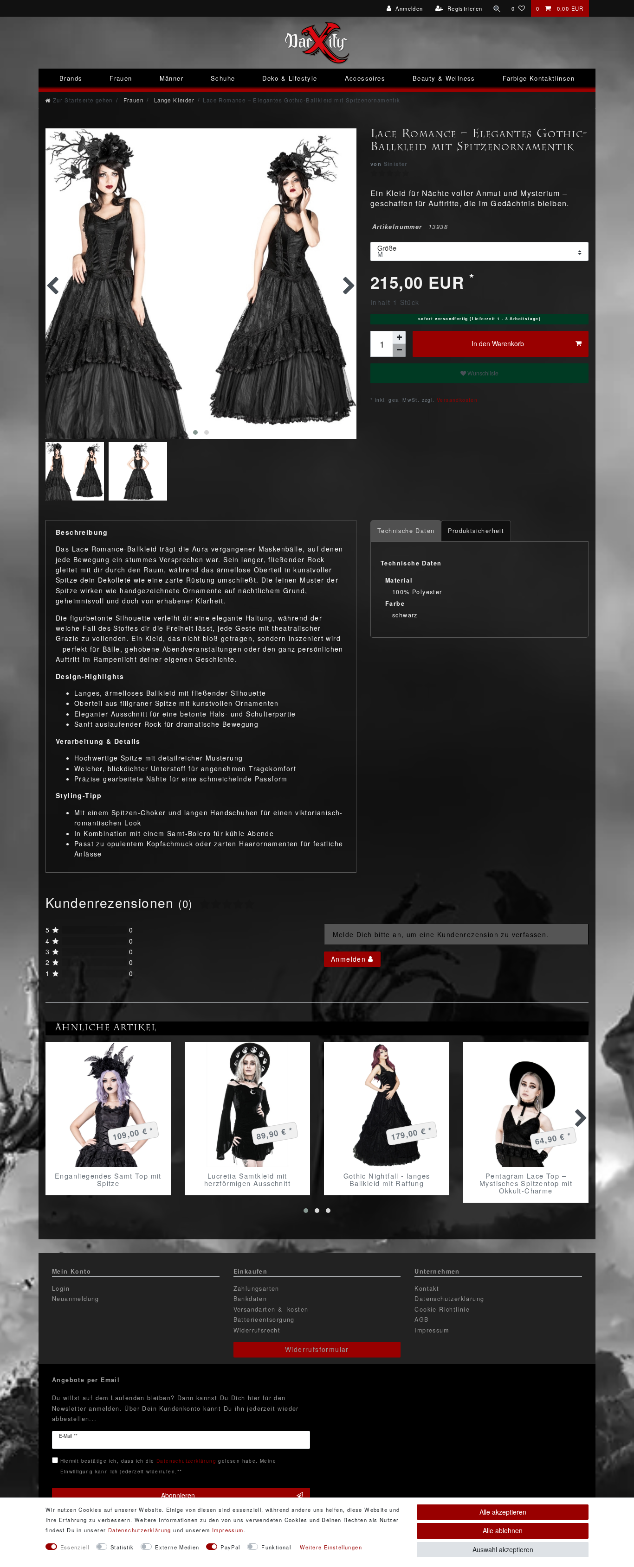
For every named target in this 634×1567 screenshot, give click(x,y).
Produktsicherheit (476, 531)
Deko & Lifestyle (289, 78)
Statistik (122, 1547)
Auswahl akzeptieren (502, 1549)
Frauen (121, 78)
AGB (421, 1319)
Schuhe (223, 78)
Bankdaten (250, 1298)
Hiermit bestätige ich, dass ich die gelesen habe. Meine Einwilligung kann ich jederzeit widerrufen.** (168, 1465)
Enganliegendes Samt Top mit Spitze (108, 1179)
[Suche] (497, 8)
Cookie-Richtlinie (442, 1309)
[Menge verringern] (399, 350)
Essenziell (75, 1547)
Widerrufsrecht (257, 1330)
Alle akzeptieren (502, 1511)
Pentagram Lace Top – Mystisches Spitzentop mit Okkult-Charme (525, 1183)
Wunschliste (482, 373)
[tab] (405, 531)
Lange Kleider (173, 100)
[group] (108, 1104)
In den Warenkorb (498, 343)
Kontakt (426, 1288)
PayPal (230, 1547)
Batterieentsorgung (264, 1319)
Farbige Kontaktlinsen (539, 78)
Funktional (276, 1547)
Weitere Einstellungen (331, 1547)
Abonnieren (178, 1495)
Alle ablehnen (503, 1530)
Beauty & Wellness (444, 78)
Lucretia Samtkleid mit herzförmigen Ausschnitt (247, 1179)
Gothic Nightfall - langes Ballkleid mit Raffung (386, 1179)
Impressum (431, 1330)
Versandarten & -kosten (271, 1309)
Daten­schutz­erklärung (139, 1530)
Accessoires (365, 78)
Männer (171, 78)
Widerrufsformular (317, 1349)
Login (61, 1288)
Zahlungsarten (256, 1288)
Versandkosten (456, 399)
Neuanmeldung (75, 1298)
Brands (70, 78)
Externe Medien (177, 1547)
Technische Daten (405, 531)
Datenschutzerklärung (449, 1298)
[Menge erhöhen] (399, 337)
